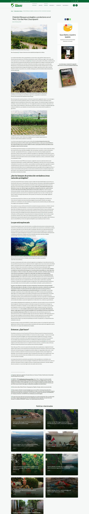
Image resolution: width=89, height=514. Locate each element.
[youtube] (77, 1)
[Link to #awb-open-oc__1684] (76, 5)
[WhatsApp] (70, 19)
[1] (18, 52)
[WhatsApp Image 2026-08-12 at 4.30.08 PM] (68, 67)
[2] (30, 60)
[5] (44, 341)
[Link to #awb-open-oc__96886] (74, 5)
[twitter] (73, 1)
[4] (42, 213)
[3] (18, 70)
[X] (68, 19)
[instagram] (75, 1)
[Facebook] (65, 19)
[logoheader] (16, 4)
